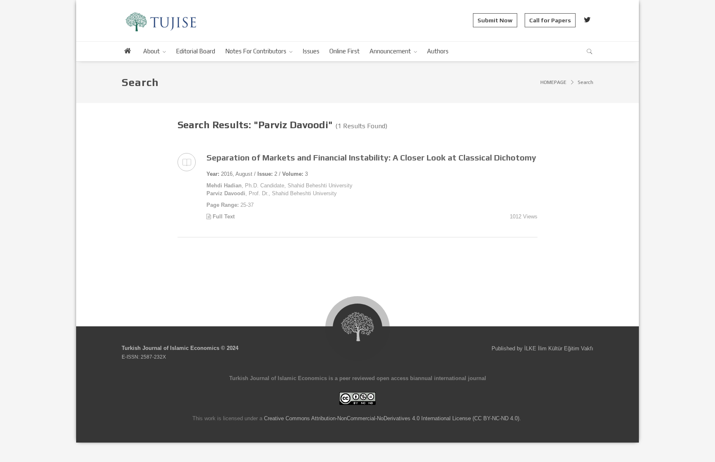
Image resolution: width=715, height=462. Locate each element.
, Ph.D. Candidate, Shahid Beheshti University (279, 185)
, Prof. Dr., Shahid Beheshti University (271, 193)
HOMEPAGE (553, 82)
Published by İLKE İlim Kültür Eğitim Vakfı (542, 348)
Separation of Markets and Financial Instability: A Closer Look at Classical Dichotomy (371, 157)
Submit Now (495, 20)
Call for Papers (550, 20)
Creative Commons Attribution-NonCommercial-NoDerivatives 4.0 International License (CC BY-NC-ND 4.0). (392, 418)
